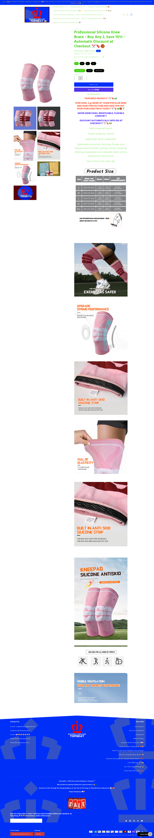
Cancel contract (145, 834)
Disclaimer (140, 734)
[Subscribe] (40, 821)
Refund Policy (138, 738)
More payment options (93, 94)
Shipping (76, 53)
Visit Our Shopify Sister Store (130, 754)
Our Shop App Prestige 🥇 (134, 766)
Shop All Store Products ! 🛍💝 (132, 742)
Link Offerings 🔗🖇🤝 (136, 762)
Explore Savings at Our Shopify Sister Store (122, 758)
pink (89, 70)
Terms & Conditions (136, 730)
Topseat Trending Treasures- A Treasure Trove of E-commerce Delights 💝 (114, 835)
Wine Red (99, 70)
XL (93, 63)
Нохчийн (38, 834)
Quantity (77, 74)
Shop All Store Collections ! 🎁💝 (131, 746)
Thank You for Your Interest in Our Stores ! (128, 750)
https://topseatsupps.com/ (20, 738)
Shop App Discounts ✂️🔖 (134, 771)
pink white (79, 70)
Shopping (77, 791)
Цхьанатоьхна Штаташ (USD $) (21, 834)
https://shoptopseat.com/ (19, 742)
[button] (60, 7)
